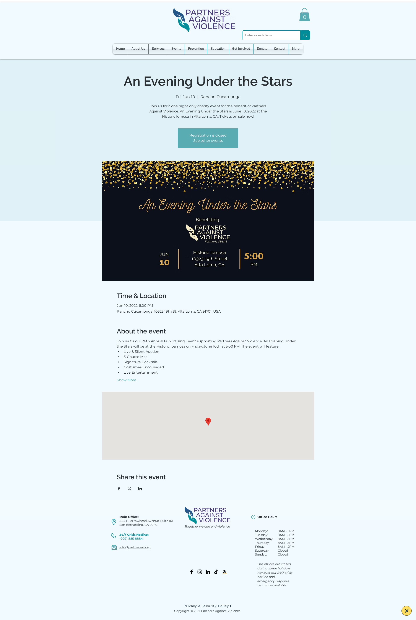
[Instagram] (200, 572)
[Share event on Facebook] (119, 488)
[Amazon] (224, 572)
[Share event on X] (129, 488)
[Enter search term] (305, 35)
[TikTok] (216, 572)
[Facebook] (191, 572)
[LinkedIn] (208, 572)
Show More (126, 380)
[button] (304, 14)
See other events (208, 141)
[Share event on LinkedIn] (140, 488)
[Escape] (406, 611)
